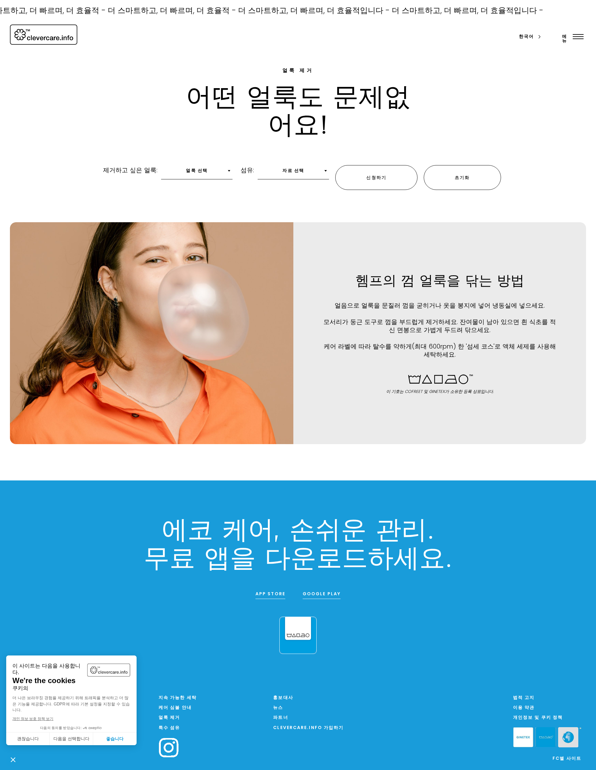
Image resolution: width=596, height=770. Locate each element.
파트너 (280, 717)
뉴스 (278, 707)
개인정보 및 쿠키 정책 (538, 717)
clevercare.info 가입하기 (308, 728)
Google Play (322, 594)
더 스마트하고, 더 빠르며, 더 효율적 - (158, 11)
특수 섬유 (169, 728)
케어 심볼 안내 (175, 707)
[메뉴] (576, 36)
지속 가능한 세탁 (178, 698)
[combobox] (197, 172)
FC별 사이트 (567, 758)
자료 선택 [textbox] (293, 171)
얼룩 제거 (169, 717)
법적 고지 (524, 698)
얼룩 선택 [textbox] (197, 171)
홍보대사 (283, 698)
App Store (270, 594)
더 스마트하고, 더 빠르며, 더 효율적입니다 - (300, 11)
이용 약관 (524, 707)
